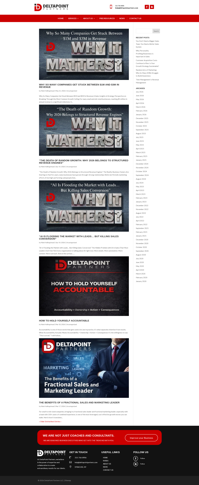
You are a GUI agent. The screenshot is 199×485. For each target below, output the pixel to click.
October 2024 (141, 171)
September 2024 (142, 175)
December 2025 (142, 118)
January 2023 (141, 202)
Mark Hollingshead (47, 91)
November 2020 (142, 243)
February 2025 (141, 156)
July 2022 (139, 217)
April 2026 (140, 103)
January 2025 (141, 160)
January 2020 (141, 281)
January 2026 (141, 114)
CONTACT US (108, 470)
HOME (105, 458)
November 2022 (142, 209)
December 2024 (142, 164)
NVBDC (106, 461)
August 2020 (141, 255)
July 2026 (139, 92)
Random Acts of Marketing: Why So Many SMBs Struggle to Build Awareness (147, 73)
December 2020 (142, 240)
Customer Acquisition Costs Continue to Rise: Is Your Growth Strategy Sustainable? (147, 63)
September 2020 (142, 251)
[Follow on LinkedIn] (152, 7)
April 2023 (140, 190)
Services (72, 18)
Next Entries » (55, 421)
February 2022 (141, 224)
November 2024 (142, 168)
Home (61, 18)
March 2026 (140, 107)
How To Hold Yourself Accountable (64, 320)
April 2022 (140, 221)
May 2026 (140, 99)
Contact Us (135, 18)
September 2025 (142, 130)
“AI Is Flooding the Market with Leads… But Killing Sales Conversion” (79, 237)
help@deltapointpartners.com (126, 8)
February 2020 (141, 277)
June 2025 (140, 141)
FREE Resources (107, 18)
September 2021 (142, 228)
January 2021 (141, 236)
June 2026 (140, 96)
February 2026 (141, 111)
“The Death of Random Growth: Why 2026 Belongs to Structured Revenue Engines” (83, 161)
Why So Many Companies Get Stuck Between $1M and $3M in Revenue (79, 85)
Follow (142, 458)
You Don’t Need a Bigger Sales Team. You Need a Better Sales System (147, 44)
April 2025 (140, 149)
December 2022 (142, 205)
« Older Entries (44, 421)
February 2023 (141, 198)
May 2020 (140, 266)
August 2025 (141, 133)
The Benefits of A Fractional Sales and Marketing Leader (79, 402)
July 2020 (139, 258)
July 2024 (139, 183)
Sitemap (68, 480)
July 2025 (139, 137)
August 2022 (141, 213)
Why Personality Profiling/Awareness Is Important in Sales (144, 54)
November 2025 (142, 122)
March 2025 (140, 152)
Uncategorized (71, 91)
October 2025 (141, 126)
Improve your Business (141, 437)
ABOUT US (107, 464)
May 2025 (140, 145)
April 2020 (140, 270)
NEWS (122, 18)
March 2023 (140, 194)
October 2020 (141, 247)
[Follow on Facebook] (147, 7)
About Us (88, 18)
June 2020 (140, 262)
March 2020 (140, 274)
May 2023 (140, 186)
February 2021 (141, 232)
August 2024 (141, 179)
